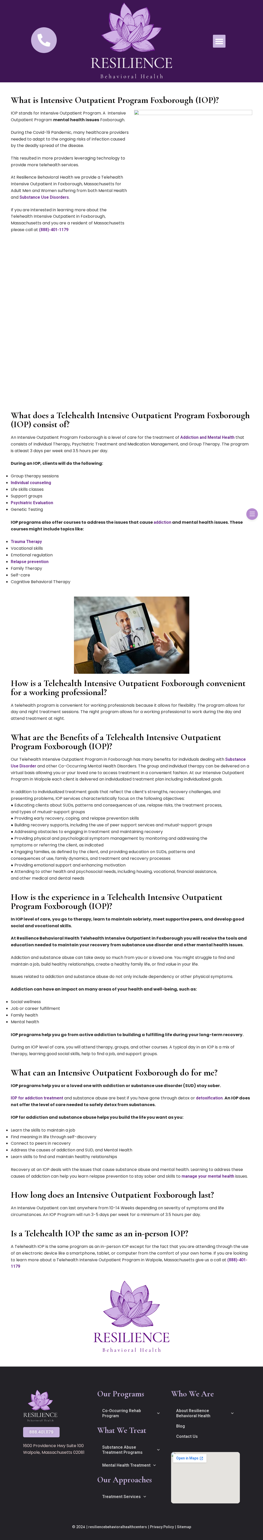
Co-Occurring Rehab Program (121, 1413)
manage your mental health (208, 1176)
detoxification (209, 1098)
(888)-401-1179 (53, 229)
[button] (219, 41)
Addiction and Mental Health (207, 437)
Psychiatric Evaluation (32, 502)
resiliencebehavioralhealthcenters (117, 1527)
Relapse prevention (30, 561)
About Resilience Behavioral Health (193, 1413)
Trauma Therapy (26, 541)
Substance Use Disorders (44, 197)
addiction (162, 522)
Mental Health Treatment (126, 1465)
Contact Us (187, 1436)
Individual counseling (31, 482)
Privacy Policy (162, 1527)
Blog (180, 1426)
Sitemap (184, 1527)
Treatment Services (121, 1496)
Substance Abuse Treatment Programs (122, 1450)
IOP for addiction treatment (37, 1098)
